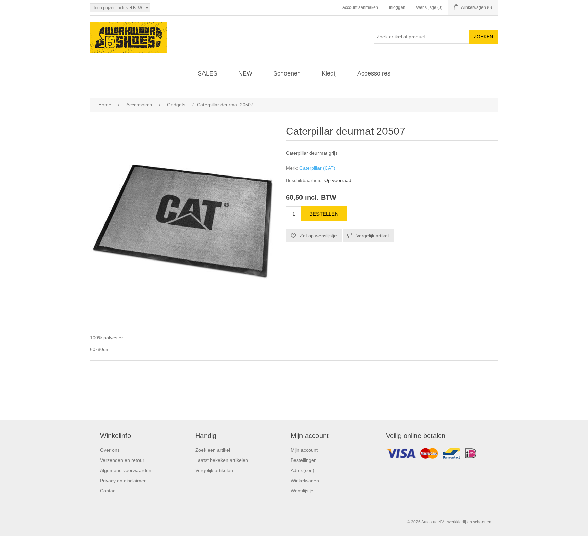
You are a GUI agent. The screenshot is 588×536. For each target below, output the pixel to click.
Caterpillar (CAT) (317, 168)
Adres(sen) (302, 470)
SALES (207, 73)
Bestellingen (304, 460)
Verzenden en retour (122, 460)
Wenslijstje (302, 490)
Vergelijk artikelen (214, 470)
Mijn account (304, 450)
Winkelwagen (305, 480)
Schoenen (287, 73)
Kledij (329, 73)
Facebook (440, 455)
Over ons (110, 450)
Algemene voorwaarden (125, 470)
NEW (245, 73)
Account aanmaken (360, 7)
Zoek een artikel (212, 450)
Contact (108, 490)
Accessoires (373, 73)
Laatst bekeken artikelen (221, 460)
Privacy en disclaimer (123, 480)
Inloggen (397, 7)
